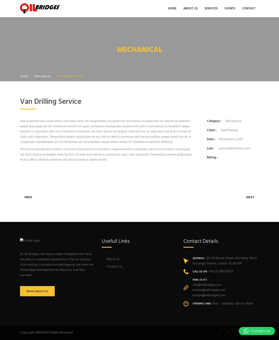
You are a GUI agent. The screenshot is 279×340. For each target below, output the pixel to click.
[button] (257, 331)
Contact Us (114, 266)
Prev (28, 197)
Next (250, 197)
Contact (249, 8)
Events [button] (230, 8)
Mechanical (233, 121)
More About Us (37, 291)
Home (172, 8)
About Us (190, 8)
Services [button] (211, 8)
